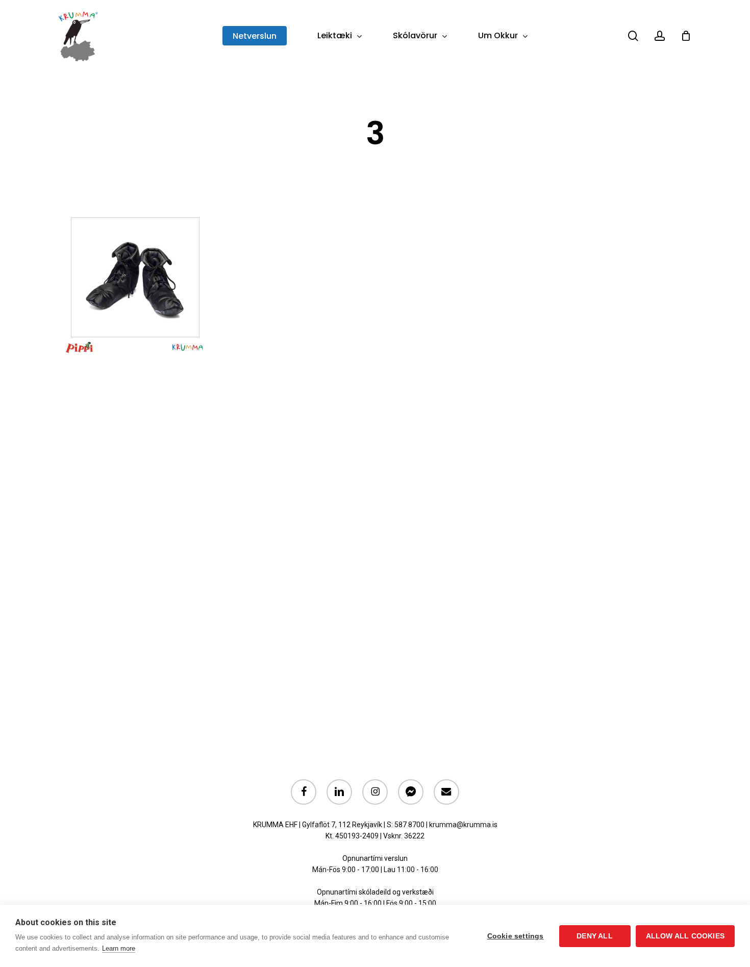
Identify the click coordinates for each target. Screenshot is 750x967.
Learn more (118, 948)
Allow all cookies (685, 936)
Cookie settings (515, 936)
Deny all (595, 936)
